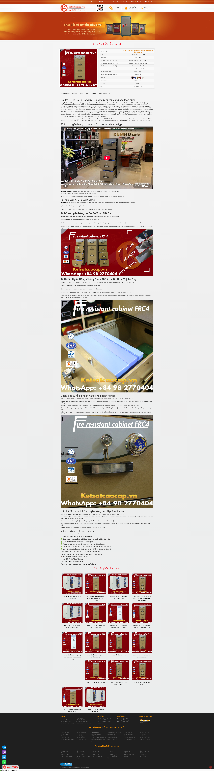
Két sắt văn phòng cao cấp (68, 739)
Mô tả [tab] (81, 93)
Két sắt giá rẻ (143, 734)
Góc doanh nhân (110, 2)
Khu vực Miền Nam (123, 721)
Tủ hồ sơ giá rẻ (96, 754)
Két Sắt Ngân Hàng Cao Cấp (84, 723)
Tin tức (132, 2)
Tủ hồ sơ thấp (80, 751)
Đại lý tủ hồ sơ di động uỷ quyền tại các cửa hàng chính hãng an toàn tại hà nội (142, 598)
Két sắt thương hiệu (129, 736)
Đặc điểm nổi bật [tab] (65, 93)
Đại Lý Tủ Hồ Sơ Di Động (118, 655)
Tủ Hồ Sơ (63, 718)
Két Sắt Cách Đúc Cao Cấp (67, 723)
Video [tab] (87, 93)
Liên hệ (147, 2)
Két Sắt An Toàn (65, 720)
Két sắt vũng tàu (128, 732)
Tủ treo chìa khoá (144, 751)
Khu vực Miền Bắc (123, 718)
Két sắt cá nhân (112, 736)
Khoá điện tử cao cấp (145, 739)
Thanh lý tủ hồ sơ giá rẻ (67, 756)
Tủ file (125, 753)
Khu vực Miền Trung (123, 720)
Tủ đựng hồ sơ (80, 754)
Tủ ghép (94, 753)
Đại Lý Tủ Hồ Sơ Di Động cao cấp (95, 682)
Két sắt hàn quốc (128, 734)
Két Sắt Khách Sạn (81, 720)
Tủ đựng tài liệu (65, 754)
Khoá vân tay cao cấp (129, 739)
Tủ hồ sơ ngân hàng (129, 754)
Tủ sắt (141, 753)
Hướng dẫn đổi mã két (122, 2)
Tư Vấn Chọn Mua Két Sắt (99, 737)
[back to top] (210, 767)
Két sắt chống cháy (145, 736)
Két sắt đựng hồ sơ (81, 739)
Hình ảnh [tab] (74, 93)
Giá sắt (63, 753)
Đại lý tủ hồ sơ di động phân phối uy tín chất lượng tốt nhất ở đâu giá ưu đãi (95, 598)
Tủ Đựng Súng (80, 718)
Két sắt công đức (80, 737)
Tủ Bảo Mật (100, 723)
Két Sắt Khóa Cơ (112, 737)
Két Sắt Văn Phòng (102, 720)
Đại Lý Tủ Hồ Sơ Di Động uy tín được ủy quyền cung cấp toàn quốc (78, 103)
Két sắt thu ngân (65, 737)
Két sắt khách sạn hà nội (114, 732)
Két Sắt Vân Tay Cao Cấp (83, 721)
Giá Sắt (126, 756)
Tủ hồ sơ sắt (127, 751)
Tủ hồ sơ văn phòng (113, 754)
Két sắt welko (111, 734)
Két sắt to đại (64, 736)
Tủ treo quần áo (80, 753)
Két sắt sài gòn (65, 732)
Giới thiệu (101, 2)
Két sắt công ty (80, 736)
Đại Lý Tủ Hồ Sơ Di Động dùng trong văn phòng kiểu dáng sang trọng (72, 657)
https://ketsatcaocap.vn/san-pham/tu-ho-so (82, 564)
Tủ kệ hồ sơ (143, 756)
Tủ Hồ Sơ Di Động (97, 756)
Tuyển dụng (139, 2)
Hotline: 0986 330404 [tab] (104, 93)
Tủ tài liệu (110, 751)
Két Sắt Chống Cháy (66, 721)
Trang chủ (94, 2)
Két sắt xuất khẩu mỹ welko (104, 718)
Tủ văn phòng (143, 754)
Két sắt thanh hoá (144, 732)
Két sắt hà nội (80, 734)
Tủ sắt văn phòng (96, 751)
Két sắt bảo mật (96, 736)
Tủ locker (110, 753)
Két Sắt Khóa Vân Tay (129, 737)
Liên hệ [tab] (94, 93)
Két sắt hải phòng (81, 732)
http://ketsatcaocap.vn (75, 561)
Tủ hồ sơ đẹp (64, 751)
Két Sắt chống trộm (113, 739)
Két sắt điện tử (64, 734)
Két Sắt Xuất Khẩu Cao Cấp (104, 721)
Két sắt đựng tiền (96, 734)
